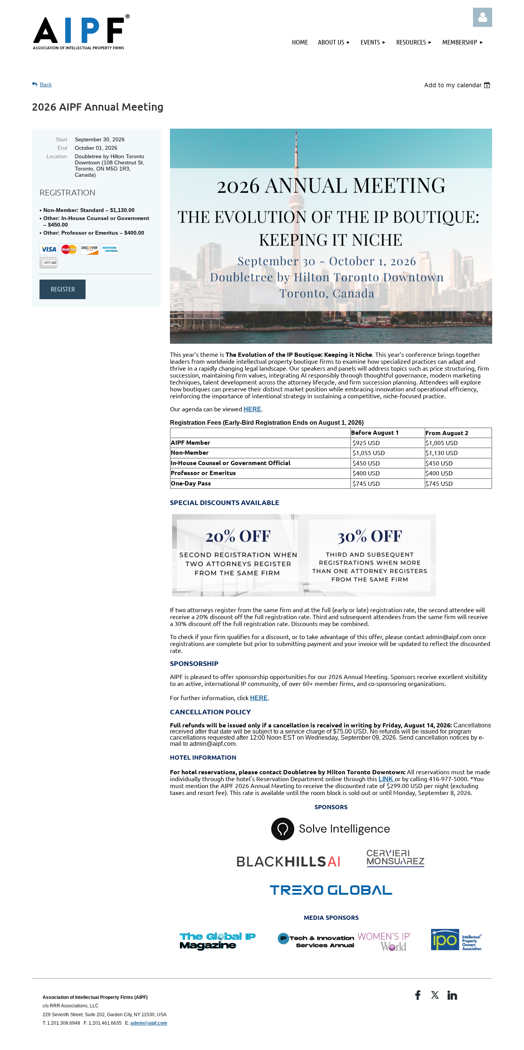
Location (56, 156)
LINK (387, 779)
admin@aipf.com (148, 1023)
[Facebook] (417, 995)
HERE (252, 409)
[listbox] (458, 84)
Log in (482, 17)
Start (61, 139)
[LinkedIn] (452, 995)
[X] (435, 995)
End (62, 148)
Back (46, 84)
